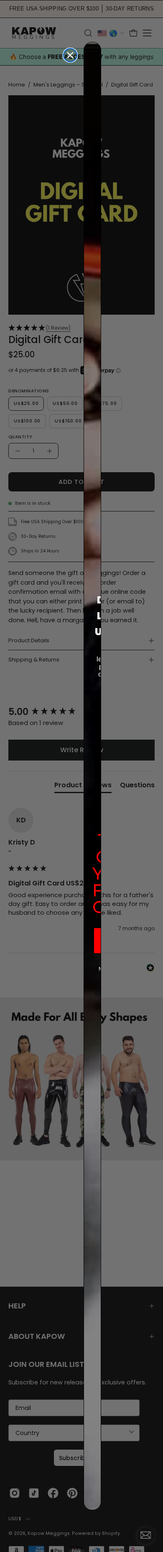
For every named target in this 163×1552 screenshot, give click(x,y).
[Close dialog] (70, 55)
